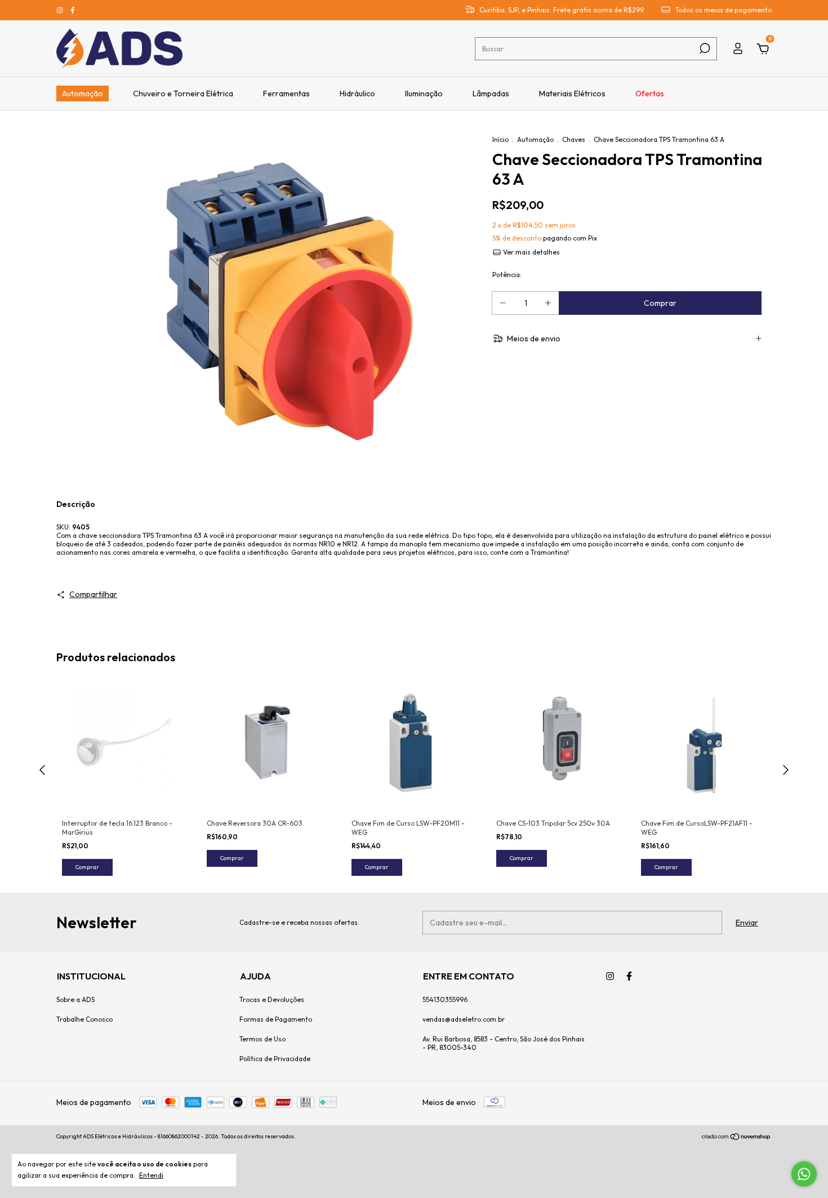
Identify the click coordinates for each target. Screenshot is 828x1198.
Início (500, 139)
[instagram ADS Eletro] (60, 10)
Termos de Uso (262, 1039)
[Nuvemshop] (736, 1138)
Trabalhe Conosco (84, 1019)
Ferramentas (286, 93)
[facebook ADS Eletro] (72, 10)
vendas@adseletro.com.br (463, 1019)
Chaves (573, 139)
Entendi (151, 1175)
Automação (82, 93)
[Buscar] (703, 48)
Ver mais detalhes (530, 252)
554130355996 (445, 999)
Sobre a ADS (75, 999)
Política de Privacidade (274, 1058)
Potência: (507, 274)
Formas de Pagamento (275, 1019)
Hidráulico (357, 93)
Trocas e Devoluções (271, 999)
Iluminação (424, 93)
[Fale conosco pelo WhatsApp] (804, 1174)
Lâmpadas (491, 93)
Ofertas (649, 93)
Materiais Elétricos (572, 93)
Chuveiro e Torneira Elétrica (183, 93)
